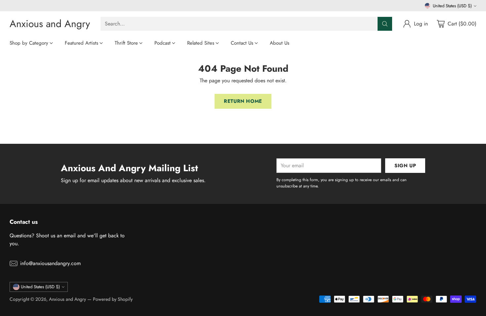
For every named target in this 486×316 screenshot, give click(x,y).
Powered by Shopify (113, 299)
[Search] (385, 24)
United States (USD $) (452, 6)
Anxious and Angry (67, 299)
